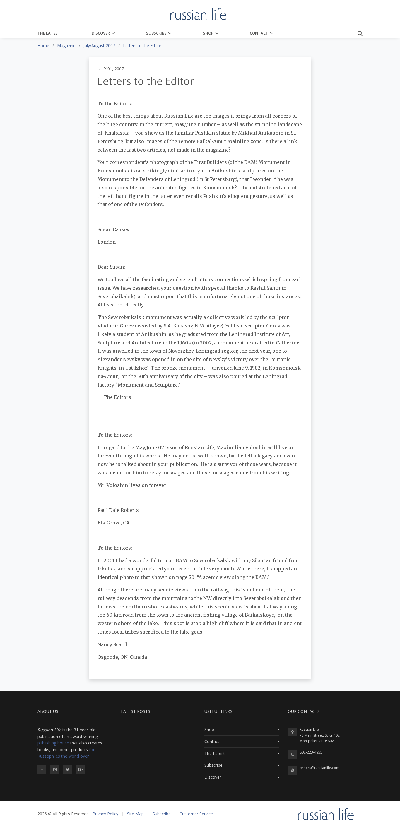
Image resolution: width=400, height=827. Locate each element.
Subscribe (156, 33)
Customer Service (196, 813)
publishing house (53, 743)
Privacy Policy (105, 813)
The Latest (48, 33)
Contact (259, 33)
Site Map (135, 813)
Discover (101, 33)
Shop (208, 33)
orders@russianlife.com (319, 767)
